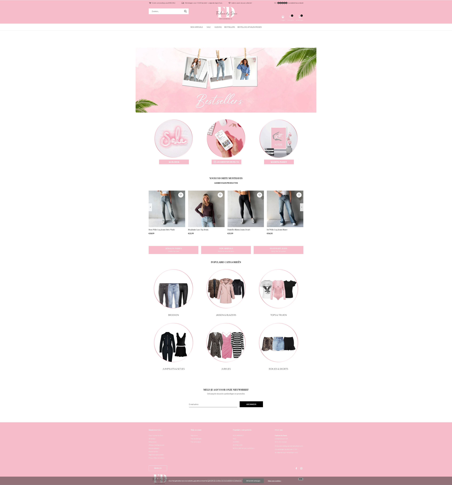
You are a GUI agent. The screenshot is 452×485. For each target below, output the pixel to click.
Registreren (194, 435)
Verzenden (152, 439)
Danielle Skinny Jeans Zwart (239, 229)
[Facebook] (296, 468)
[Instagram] (301, 468)
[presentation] (150, 207)
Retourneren (153, 442)
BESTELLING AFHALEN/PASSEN (250, 27)
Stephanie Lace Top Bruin (198, 229)
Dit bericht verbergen (253, 481)
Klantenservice (153, 451)
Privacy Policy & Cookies (156, 458)
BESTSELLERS (229, 27)
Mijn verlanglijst (196, 442)
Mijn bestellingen (196, 439)
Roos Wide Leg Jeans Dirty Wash (162, 229)
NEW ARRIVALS (196, 27)
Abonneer (251, 404)
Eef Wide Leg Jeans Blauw (277, 229)
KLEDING (218, 27)
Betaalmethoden (154, 448)
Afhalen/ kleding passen (156, 445)
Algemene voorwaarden (156, 455)
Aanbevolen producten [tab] (226, 183)
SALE (209, 27)
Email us (157, 468)
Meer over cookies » (274, 481)
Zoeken (185, 11)
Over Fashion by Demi (156, 435)
